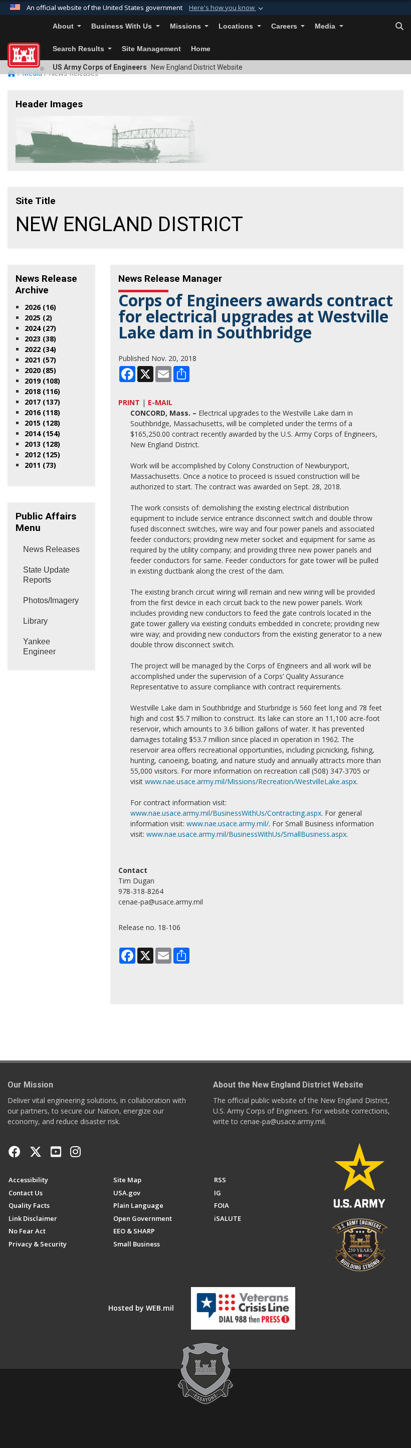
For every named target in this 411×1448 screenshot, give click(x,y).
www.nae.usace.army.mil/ (227, 823)
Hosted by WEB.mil (141, 1308)
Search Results (79, 49)
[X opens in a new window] (36, 1152)
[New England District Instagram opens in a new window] (75, 1152)
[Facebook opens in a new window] (15, 1152)
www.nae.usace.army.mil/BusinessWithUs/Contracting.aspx (225, 813)
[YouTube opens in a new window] (56, 1152)
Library (35, 621)
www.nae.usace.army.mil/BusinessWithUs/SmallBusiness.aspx (246, 834)
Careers (285, 26)
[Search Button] (399, 26)
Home (201, 49)
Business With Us (122, 26)
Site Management (151, 49)
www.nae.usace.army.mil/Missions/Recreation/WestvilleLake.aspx (250, 781)
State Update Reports (46, 575)
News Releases (51, 549)
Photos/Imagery (51, 600)
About (64, 26)
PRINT (129, 402)
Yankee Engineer (39, 646)
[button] (227, 8)
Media (326, 26)
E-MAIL (160, 402)
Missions (186, 26)
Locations (237, 26)
